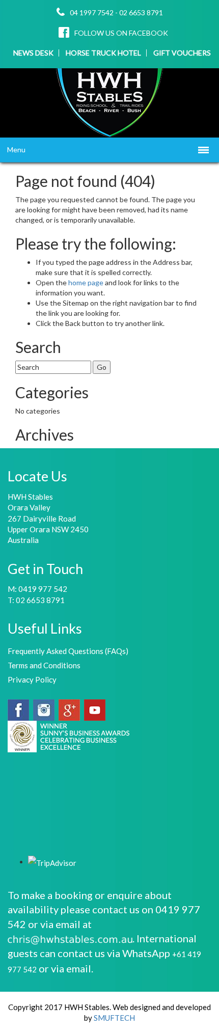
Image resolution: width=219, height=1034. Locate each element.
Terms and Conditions (44, 665)
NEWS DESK (33, 53)
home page (86, 282)
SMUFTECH (114, 1017)
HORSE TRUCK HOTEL (103, 53)
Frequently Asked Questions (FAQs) (68, 651)
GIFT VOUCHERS (182, 53)
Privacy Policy (32, 679)
